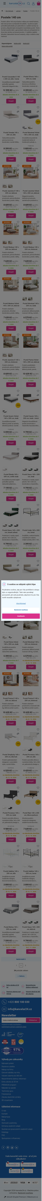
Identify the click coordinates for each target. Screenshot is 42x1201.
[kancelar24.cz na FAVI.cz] (5, 1043)
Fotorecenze (6, 1094)
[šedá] (24, 127)
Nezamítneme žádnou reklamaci (32, 986)
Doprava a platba (8, 1066)
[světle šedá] (4, 469)
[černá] (10, 866)
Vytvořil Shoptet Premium (16, 1197)
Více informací (21, 603)
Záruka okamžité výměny (11, 1097)
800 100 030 (18, 1002)
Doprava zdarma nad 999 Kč (13, 993)
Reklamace (6, 1117)
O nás (4, 1111)
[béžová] (30, 127)
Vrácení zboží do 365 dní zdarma (33, 993)
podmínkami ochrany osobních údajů (14, 1027)
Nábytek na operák (9, 1088)
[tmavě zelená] (30, 469)
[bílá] (24, 750)
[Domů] (3, 11)
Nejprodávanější (7, 46)
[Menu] (5, 3)
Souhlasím (21, 616)
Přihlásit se (33, 1020)
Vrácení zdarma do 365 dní (12, 1076)
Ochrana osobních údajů (11, 1126)
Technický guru (7, 1091)
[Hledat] (28, 4)
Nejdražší (26, 43)
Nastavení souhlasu (21, 610)
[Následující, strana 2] (21, 965)
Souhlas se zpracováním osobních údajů (17, 1129)
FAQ (3, 1135)
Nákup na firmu (7, 1070)
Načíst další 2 (21, 959)
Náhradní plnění (8, 1063)
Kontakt (5, 1114)
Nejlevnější (17, 43)
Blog (3, 1120)
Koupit (11, 101)
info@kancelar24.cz (20, 1009)
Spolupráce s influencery (11, 1138)
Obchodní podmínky (9, 1123)
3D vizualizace (7, 1100)
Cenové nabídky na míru (11, 1073)
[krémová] (10, 186)
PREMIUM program (9, 1085)
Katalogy (5, 1132)
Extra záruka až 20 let (12, 986)
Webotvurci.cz (32, 1197)
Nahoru (21, 976)
